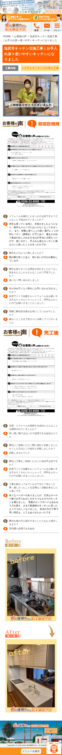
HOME (7, 36)
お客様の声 (20, 36)
